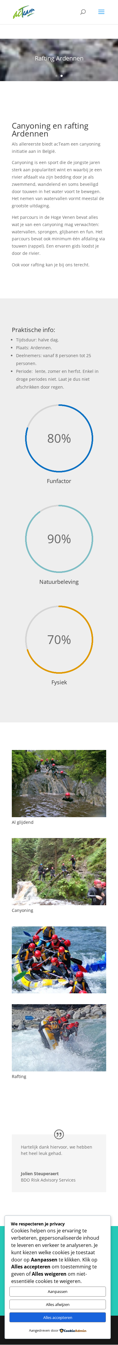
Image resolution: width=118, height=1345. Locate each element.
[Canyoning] (59, 903)
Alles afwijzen (58, 1304)
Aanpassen (57, 1291)
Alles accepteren (57, 1317)
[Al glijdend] (59, 815)
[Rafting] (59, 1070)
